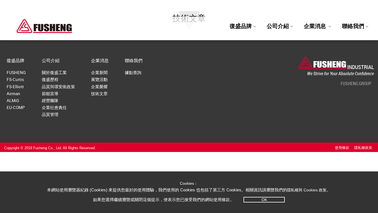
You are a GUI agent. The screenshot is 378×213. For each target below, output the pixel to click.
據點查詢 (133, 72)
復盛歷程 (50, 79)
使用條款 (342, 148)
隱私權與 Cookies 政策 (307, 190)
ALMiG (13, 100)
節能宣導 (50, 93)
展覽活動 (99, 79)
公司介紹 (278, 26)
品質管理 (50, 114)
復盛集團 (346, 8)
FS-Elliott (15, 86)
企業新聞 (99, 72)
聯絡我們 (134, 60)
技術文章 (99, 93)
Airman (13, 93)
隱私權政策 (363, 148)
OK (264, 199)
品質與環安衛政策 (58, 86)
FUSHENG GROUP (356, 83)
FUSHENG (16, 72)
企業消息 (100, 60)
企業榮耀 (99, 86)
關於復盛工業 (54, 72)
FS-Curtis (15, 79)
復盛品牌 (241, 26)
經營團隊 (50, 100)
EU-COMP (16, 107)
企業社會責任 (54, 107)
